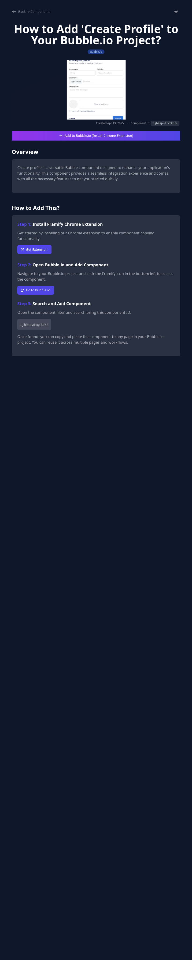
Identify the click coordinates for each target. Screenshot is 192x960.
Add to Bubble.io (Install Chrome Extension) (99, 135)
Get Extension (37, 249)
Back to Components (34, 11)
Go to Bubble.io (38, 290)
